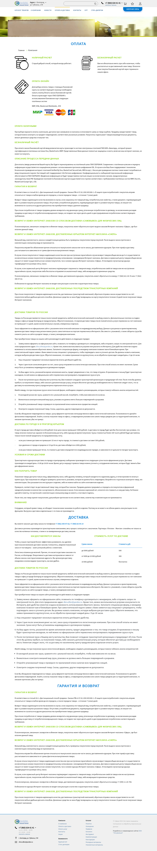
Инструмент (90, 834)
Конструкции (90, 839)
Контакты (61, 832)
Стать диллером (63, 844)
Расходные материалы (93, 842)
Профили (89, 829)
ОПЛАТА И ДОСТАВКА (62, 10)
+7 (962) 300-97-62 (63, 524)
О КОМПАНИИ (36, 10)
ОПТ (86, 10)
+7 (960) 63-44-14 (76, 524)
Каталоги (89, 832)
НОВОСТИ (47, 10)
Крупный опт (62, 842)
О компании (62, 824)
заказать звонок (110, 5)
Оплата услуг (62, 829)
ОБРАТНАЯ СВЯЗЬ (132, 9)
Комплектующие (91, 837)
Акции (60, 834)
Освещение (90, 826)
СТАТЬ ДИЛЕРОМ (97, 10)
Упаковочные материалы (94, 845)
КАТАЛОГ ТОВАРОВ (22, 10)
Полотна (89, 824)
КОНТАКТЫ (77, 10)
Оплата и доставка (64, 826)
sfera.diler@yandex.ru (44, 346)
